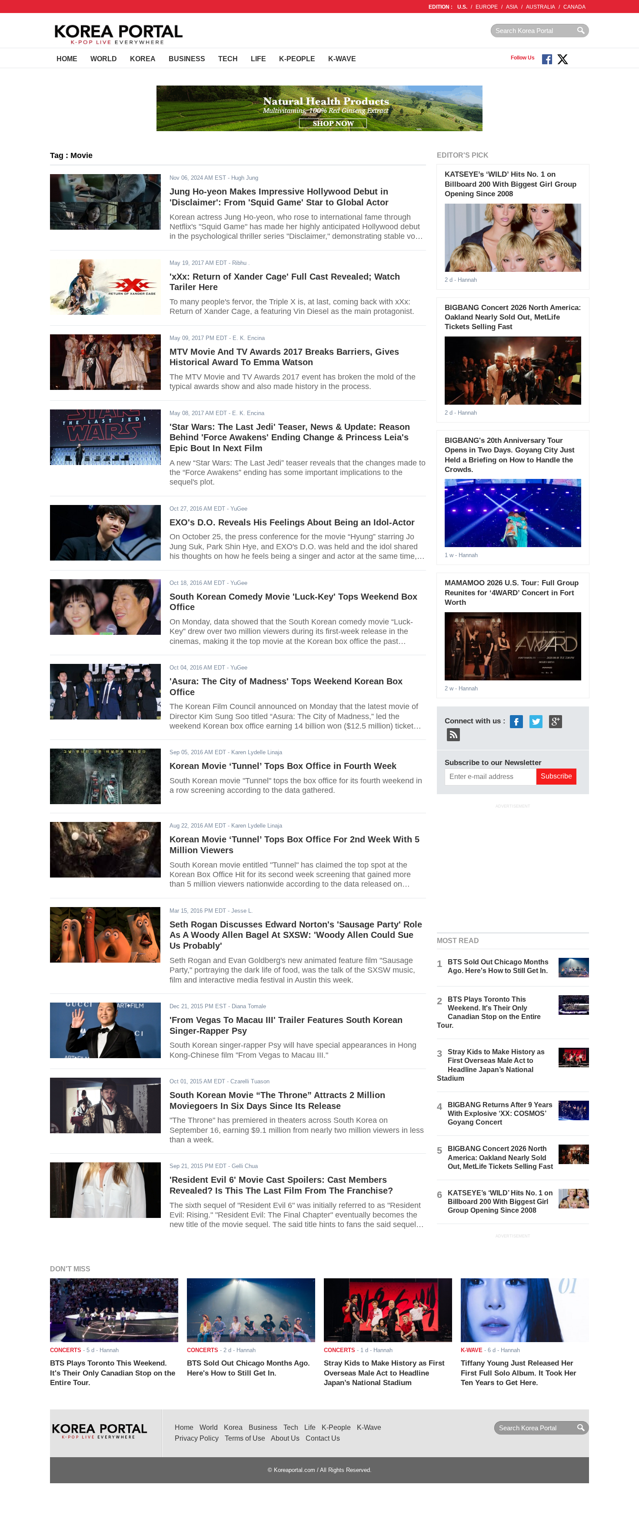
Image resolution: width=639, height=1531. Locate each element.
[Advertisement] (513, 867)
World (103, 59)
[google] (555, 721)
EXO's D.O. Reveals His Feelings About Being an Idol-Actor (292, 522)
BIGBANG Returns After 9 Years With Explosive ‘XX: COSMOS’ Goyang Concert (500, 1113)
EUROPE (487, 7)
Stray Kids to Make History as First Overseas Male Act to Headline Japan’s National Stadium (384, 1373)
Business (187, 59)
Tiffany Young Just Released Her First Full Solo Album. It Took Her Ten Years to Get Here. (518, 1373)
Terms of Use (245, 1438)
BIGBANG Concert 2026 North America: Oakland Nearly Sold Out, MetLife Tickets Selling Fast (513, 317)
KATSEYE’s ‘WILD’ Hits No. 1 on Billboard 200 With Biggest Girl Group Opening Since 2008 (510, 184)
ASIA (512, 7)
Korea (143, 59)
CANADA (574, 7)
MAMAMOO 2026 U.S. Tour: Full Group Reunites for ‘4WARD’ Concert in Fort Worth (512, 593)
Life (258, 59)
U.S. (462, 7)
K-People (297, 59)
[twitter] (536, 721)
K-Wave (342, 59)
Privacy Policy (197, 1438)
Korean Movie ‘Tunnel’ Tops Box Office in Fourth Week (283, 766)
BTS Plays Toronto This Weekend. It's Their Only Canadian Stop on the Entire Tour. (112, 1373)
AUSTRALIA (540, 7)
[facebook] (516, 721)
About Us (285, 1438)
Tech (228, 59)
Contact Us (323, 1438)
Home (67, 59)
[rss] (453, 734)
